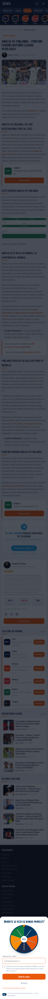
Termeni (23, 988)
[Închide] (44, 920)
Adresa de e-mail (9, 956)
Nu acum (24, 983)
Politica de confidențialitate (11, 988)
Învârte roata (24, 976)
